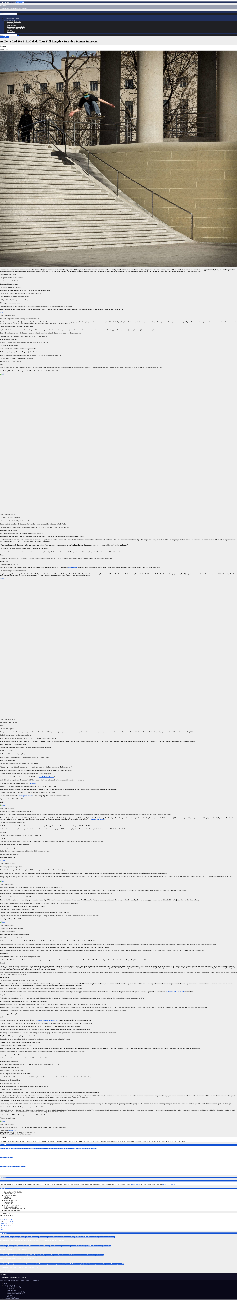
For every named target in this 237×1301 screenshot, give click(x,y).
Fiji (15, 1255)
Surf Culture (79, 1237)
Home (5, 1283)
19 (4, 1223)
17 (1, 1223)
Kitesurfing (10, 23)
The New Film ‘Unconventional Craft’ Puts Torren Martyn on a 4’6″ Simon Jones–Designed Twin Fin (32, 1240)
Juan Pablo (32, 783)
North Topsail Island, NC (11, 1207)
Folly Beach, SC (8, 1197)
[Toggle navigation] (0, 12)
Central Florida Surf (9, 1193)
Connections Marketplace (11, 18)
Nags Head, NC (8, 1203)
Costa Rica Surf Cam (10, 1195)
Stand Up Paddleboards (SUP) (16, 28)
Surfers (89, 1255)
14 (8, 1221)
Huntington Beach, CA (10, 1200)
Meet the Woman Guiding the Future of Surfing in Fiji (17, 1258)
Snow (47, 1148)
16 (12, 1221)
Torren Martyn (103, 1237)
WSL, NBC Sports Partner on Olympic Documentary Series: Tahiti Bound (23, 1161)
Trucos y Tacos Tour (25, 796)
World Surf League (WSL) (116, 1264)
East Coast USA (25, 1246)
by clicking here (135, 1184)
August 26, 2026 (5, 1244)
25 (3, 1225)
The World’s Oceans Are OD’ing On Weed (13, 1249)
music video (47, 1020)
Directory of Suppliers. (169, 1184)
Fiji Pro (18, 1255)
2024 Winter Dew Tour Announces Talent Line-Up (16, 1170)
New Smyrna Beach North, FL (13, 1205)
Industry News (4, 37)
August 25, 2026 (5, 1271)
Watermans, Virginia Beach (12, 1210)
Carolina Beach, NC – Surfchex (13, 1192)
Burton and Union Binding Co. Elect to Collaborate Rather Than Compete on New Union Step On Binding (33, 1152)
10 (1, 1221)
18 (3, 1223)
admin (4, 46)
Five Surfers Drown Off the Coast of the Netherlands (15, 1134)
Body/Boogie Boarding (14, 22)
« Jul (1, 1229)
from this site (12, 1130)
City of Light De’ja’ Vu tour (96, 819)
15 (10, 1221)
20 (6, 1223)
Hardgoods (17, 1148)
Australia (3, 1237)
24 (1, 1225)
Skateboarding (11, 25)
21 (8, 1223)
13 (6, 1221)
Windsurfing (11, 32)
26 (4, 1225)
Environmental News (36, 1246)
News (28, 1237)
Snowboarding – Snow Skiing (16, 27)
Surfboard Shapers (88, 1237)
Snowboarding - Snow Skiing (58, 1148)
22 (10, 1223)
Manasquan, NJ (8, 1202)
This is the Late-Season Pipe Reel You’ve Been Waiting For (17, 1132)
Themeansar (35, 1280)
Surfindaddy (3, 5)
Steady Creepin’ (73, 567)
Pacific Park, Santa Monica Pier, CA (14, 1208)
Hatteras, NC (7, 1198)
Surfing (9, 30)
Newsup (26, 1280)
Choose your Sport (9, 20)
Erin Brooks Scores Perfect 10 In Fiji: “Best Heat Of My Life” (19, 1267)
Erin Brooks (18, 1264)
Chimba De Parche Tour (46, 777)
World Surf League (102, 1264)
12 (4, 1221)
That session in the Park (175, 992)
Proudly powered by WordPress (9, 1280)
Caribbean (17, 1246)
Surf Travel (83, 1255)
